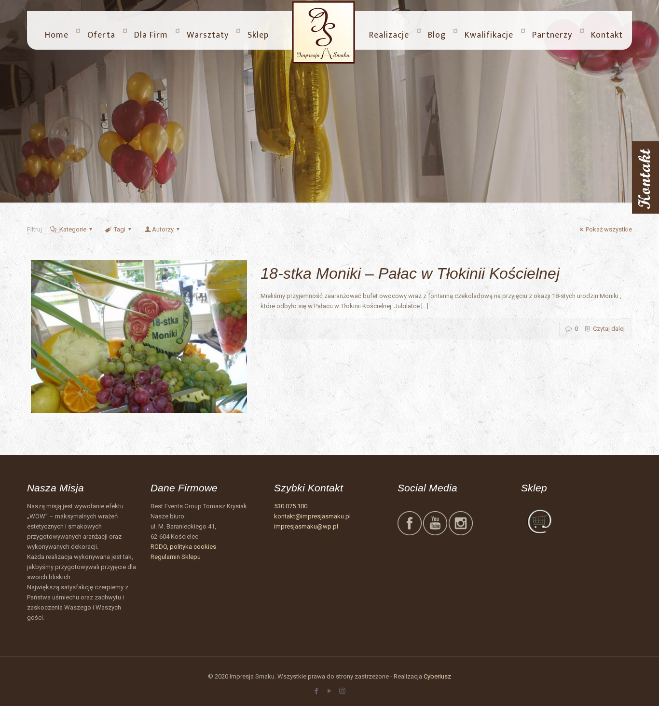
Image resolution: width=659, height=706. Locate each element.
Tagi (119, 229)
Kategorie (72, 229)
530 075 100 (290, 506)
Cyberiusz (437, 676)
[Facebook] (316, 691)
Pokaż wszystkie (609, 229)
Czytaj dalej (609, 328)
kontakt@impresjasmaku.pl (312, 516)
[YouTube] (329, 691)
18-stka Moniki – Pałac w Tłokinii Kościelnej (410, 273)
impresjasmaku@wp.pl (306, 526)
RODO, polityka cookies (183, 546)
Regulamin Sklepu (176, 556)
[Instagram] (342, 691)
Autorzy (163, 229)
